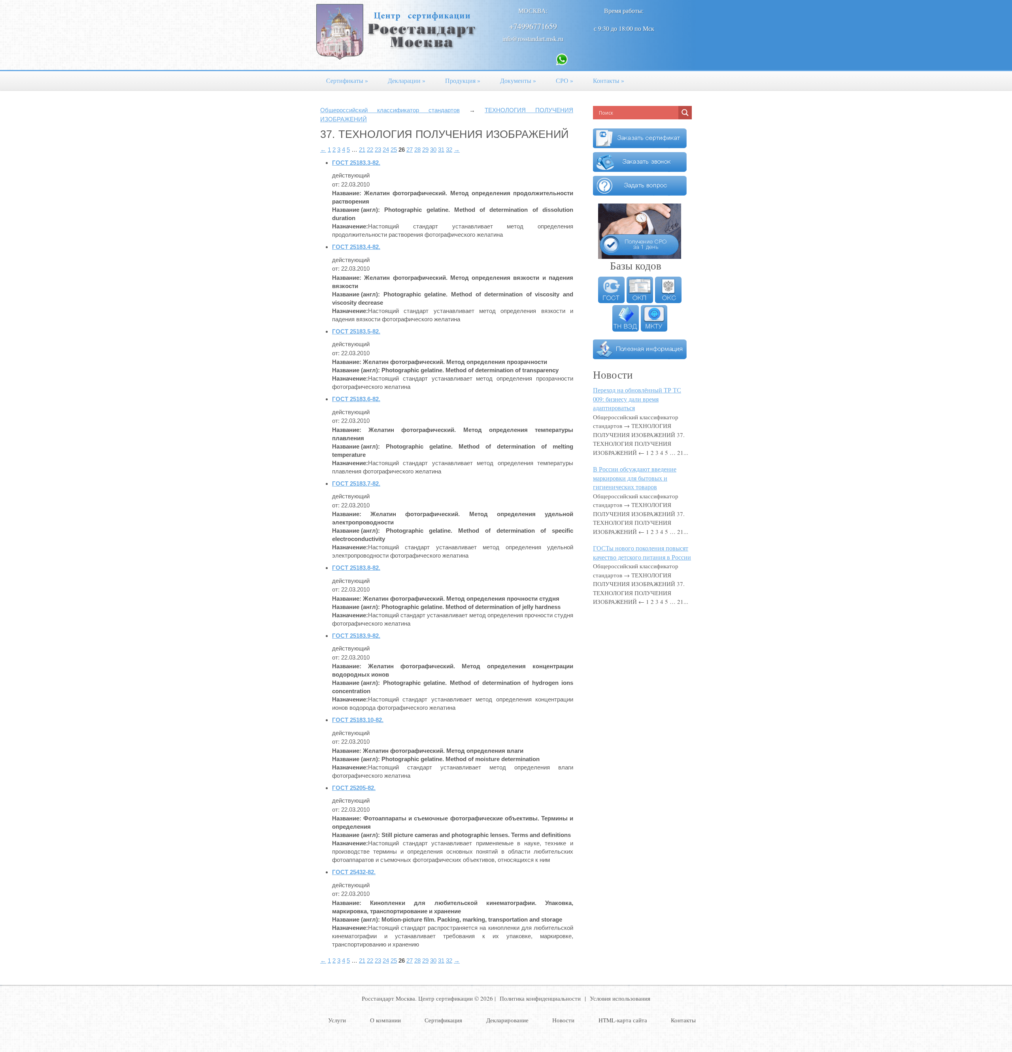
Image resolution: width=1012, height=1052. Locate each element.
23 (378, 149)
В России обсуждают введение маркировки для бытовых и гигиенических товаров (634, 478)
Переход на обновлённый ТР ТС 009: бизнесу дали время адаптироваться (637, 399)
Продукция (462, 80)
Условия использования (620, 998)
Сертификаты (347, 80)
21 (362, 149)
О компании (385, 1020)
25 (394, 149)
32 (449, 149)
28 (417, 149)
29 (425, 149)
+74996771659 (533, 26)
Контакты (608, 80)
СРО (564, 80)
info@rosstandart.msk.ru (532, 38)
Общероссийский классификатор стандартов (390, 110)
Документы (518, 80)
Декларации (406, 80)
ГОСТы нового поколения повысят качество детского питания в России (642, 552)
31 (441, 149)
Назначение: (350, 226)
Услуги (337, 1020)
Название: (346, 193)
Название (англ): (356, 209)
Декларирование (507, 1020)
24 (386, 149)
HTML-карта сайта (623, 1020)
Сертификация (443, 1020)
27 (409, 149)
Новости (563, 1020)
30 (433, 149)
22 (370, 149)
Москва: (533, 10)
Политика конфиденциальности (540, 998)
